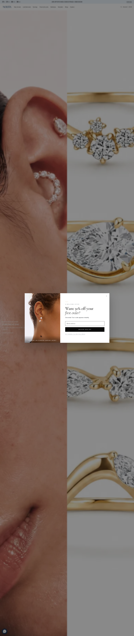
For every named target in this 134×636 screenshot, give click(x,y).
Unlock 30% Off (84, 329)
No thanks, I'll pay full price (75, 334)
